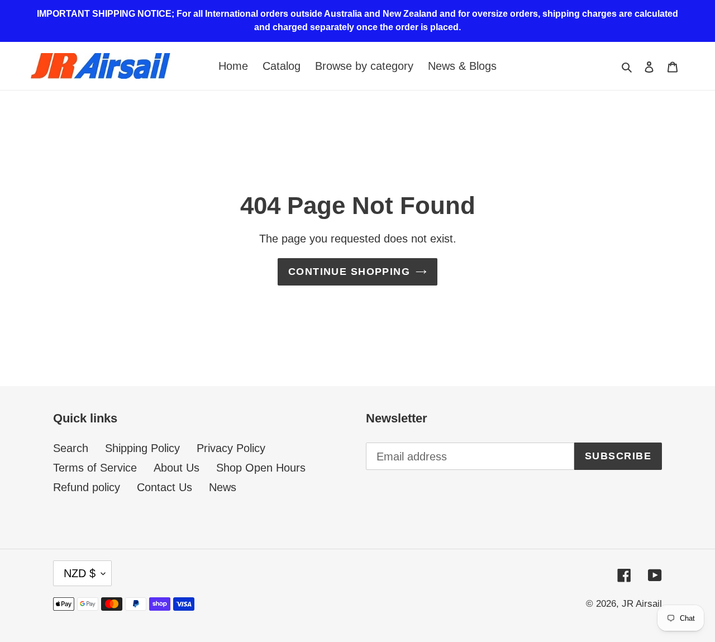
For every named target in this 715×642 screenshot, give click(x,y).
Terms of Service (95, 468)
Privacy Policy (231, 448)
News (222, 487)
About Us (176, 468)
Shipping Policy (142, 448)
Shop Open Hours (261, 468)
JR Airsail (642, 603)
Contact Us (164, 487)
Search (70, 448)
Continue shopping (349, 271)
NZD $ (80, 573)
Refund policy (86, 487)
